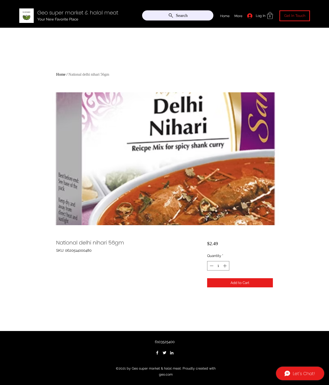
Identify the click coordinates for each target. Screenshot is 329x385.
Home (61, 74)
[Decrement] (211, 265)
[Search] (277, 14)
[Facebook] (157, 352)
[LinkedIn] (171, 352)
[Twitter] (164, 352)
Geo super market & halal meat (77, 12)
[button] (270, 15)
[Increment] (225, 265)
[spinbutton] (218, 265)
